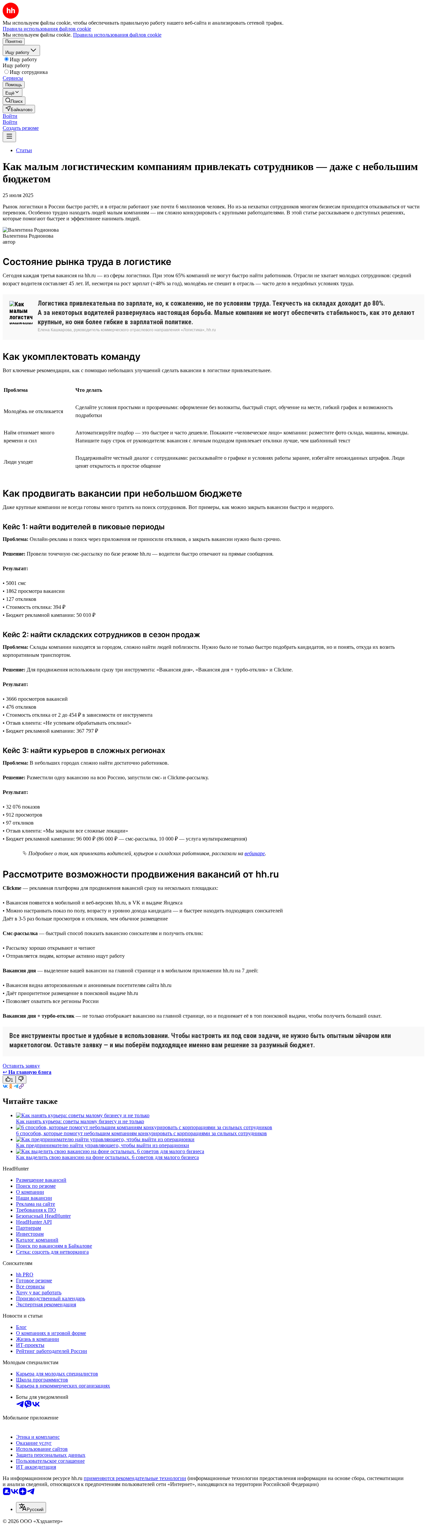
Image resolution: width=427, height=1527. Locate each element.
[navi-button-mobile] (9, 136)
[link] (14, 101)
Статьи (24, 150)
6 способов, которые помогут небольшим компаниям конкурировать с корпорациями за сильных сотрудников (141, 1133)
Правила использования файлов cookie (117, 35)
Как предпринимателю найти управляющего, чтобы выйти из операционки (102, 1145)
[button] (10, 116)
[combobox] (31, 1507)
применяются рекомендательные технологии (135, 1478)
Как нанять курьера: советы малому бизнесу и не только (80, 1121)
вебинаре (255, 853)
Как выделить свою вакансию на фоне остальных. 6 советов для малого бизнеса (107, 1157)
